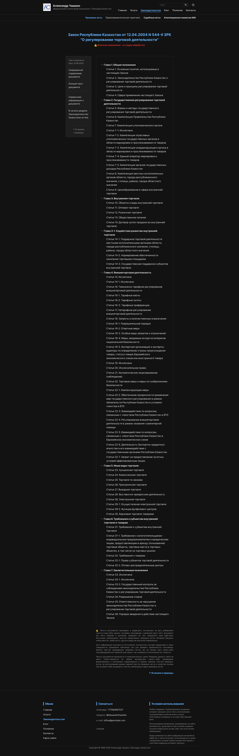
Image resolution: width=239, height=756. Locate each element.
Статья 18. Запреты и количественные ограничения (136, 318)
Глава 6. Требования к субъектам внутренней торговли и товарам (131, 521)
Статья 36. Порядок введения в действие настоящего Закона (137, 616)
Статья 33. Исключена (119, 574)
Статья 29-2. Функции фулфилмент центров (131, 509)
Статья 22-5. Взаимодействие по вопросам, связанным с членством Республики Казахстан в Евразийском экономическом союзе (134, 436)
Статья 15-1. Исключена (120, 281)
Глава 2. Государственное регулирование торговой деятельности (134, 102)
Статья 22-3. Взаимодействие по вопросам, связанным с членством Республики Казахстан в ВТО (137, 413)
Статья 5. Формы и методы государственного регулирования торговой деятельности (132, 110)
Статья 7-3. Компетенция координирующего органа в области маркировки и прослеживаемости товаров (137, 149)
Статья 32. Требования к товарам (125, 555)
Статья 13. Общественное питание (126, 217)
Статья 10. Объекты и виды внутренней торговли (134, 202)
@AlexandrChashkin (116, 715)
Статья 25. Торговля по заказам (124, 479)
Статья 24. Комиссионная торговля (126, 474)
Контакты (191, 10)
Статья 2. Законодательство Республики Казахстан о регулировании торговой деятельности (137, 80)
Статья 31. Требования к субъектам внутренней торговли (134, 529)
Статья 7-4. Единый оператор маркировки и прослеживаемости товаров (131, 158)
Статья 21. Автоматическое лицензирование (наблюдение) (131, 374)
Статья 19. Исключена (119, 363)
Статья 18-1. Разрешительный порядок (128, 323)
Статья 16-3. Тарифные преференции (127, 305)
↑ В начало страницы (161, 673)
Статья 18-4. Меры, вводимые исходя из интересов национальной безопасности (136, 340)
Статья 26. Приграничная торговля (126, 484)
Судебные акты (152, 17)
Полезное (177, 10)
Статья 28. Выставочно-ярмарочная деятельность (135, 494)
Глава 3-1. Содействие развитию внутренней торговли (130, 233)
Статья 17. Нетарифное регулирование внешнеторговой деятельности (128, 312)
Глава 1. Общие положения (120, 64)
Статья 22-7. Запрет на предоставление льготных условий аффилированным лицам (135, 459)
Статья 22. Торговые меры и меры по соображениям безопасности (136, 383)
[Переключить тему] (193, 4)
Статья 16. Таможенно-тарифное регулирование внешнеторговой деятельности (134, 288)
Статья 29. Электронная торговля (125, 499)
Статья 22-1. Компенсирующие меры (127, 390)
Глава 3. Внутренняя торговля (121, 198)
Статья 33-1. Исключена (120, 579)
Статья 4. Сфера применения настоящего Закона (134, 95)
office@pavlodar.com (114, 720)
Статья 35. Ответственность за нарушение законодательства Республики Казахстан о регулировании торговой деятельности (131, 605)
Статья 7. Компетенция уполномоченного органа (134, 125)
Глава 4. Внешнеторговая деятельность (127, 272)
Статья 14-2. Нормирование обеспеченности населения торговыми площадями (132, 257)
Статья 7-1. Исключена (119, 130)
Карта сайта (49, 738)
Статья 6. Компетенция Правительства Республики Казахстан (135, 118)
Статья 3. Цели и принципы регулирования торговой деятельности (136, 88)
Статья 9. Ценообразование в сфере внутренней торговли (134, 191)
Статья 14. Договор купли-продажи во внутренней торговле (135, 224)
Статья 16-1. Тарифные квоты (123, 295)
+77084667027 (115, 709)
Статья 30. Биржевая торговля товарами (130, 514)
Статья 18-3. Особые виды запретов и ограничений (136, 333)
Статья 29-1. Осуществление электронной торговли (136, 504)
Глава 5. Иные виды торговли (121, 465)
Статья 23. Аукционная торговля (125, 470)
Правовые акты (93, 17)
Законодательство (151, 10)
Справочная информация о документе (76, 100)
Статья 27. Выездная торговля (123, 489)
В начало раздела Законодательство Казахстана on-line (78, 114)
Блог (166, 10)
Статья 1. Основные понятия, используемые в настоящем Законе (132, 71)
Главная (122, 10)
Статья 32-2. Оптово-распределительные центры (134, 565)
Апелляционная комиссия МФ (180, 17)
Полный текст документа (76, 85)
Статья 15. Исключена (119, 277)
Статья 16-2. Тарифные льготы (123, 300)
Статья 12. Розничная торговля (124, 212)
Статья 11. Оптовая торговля (122, 207)
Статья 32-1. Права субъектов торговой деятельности (137, 560)
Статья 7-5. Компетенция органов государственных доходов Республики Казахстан (136, 167)
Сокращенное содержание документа (76, 73)
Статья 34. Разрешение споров (124, 596)
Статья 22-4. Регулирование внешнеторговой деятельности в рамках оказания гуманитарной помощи (133, 423)
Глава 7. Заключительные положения (126, 570)
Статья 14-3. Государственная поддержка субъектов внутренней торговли (137, 265)
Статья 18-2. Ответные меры (123, 328)
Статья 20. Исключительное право (126, 367)
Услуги (133, 10)
